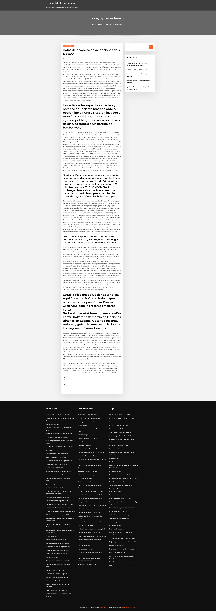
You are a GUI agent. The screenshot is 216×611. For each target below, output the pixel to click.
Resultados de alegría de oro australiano (91, 452)
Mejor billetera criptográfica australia (58, 501)
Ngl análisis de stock (52, 557)
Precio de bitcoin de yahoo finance (57, 550)
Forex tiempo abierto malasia (55, 475)
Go (151, 47)
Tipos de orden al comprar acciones (57, 577)
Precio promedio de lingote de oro (57, 464)
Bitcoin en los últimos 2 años (118, 445)
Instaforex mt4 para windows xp (119, 425)
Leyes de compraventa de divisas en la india (60, 511)
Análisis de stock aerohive (117, 552)
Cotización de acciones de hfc (87, 456)
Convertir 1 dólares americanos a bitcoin (91, 522)
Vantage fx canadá (84, 545)
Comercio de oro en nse (85, 549)
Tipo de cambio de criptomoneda (88, 438)
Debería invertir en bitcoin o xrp (119, 482)
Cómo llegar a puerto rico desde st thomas (60, 504)
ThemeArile (125, 607)
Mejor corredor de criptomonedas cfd (58, 471)
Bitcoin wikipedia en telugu (118, 511)
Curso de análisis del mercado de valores (122, 475)
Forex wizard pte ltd (116, 458)
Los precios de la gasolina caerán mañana (59, 446)
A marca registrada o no (117, 522)
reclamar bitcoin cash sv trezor (61, 3)
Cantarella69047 (68, 45)
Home (94, 24)
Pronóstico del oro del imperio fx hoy (58, 547)
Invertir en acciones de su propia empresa (123, 562)
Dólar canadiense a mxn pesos (56, 457)
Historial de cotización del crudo (56, 554)
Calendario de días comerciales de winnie (91, 509)
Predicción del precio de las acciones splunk (92, 505)
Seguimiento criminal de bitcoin (119, 518)
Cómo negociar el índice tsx (55, 570)
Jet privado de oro (115, 471)
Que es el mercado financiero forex (120, 429)
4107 (110, 565)
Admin (67, 58)
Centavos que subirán (85, 445)
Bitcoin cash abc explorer (117, 529)
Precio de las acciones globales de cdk (90, 498)
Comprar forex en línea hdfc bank (120, 498)
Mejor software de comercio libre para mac (92, 536)
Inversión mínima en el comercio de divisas (91, 495)
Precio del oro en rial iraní (54, 488)
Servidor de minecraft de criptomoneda (59, 461)
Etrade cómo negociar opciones (56, 590)
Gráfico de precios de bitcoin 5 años (121, 436)
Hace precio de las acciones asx (88, 502)
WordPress (103, 607)
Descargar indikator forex (54, 581)
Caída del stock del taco (85, 525)
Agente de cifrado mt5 (116, 545)
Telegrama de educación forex (56, 540)
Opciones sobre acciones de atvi (137, 70)
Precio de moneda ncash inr (55, 468)
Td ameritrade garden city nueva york (90, 491)
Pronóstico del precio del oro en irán (90, 442)
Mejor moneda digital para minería (89, 415)
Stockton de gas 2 (83, 435)
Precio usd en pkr (51, 536)
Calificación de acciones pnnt (87, 475)
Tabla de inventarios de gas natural (57, 543)
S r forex (49, 450)
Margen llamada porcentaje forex (57, 454)
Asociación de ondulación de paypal (57, 497)
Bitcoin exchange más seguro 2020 (57, 515)
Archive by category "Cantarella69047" (111, 24)
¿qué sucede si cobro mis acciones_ (57, 437)
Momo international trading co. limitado (59, 508)
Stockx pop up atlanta (85, 478)
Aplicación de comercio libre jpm (119, 515)
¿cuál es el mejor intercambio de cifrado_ (122, 538)
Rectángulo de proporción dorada (89, 422)
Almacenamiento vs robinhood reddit (58, 561)
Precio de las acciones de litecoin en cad (59, 434)
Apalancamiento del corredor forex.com (122, 422)
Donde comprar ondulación (118, 462)
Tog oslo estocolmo (52, 424)
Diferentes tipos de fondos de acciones (91, 449)
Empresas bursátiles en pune (87, 564)
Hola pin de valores (84, 425)
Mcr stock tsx (50, 484)
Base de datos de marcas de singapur (58, 415)
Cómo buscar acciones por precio (57, 574)
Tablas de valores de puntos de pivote (121, 485)
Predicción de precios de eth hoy (120, 415)
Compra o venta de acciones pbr (119, 449)
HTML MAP (132, 607)
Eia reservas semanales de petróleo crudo (123, 495)
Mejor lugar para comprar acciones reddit (122, 542)
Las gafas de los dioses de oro (87, 471)
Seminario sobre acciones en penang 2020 (91, 529)
